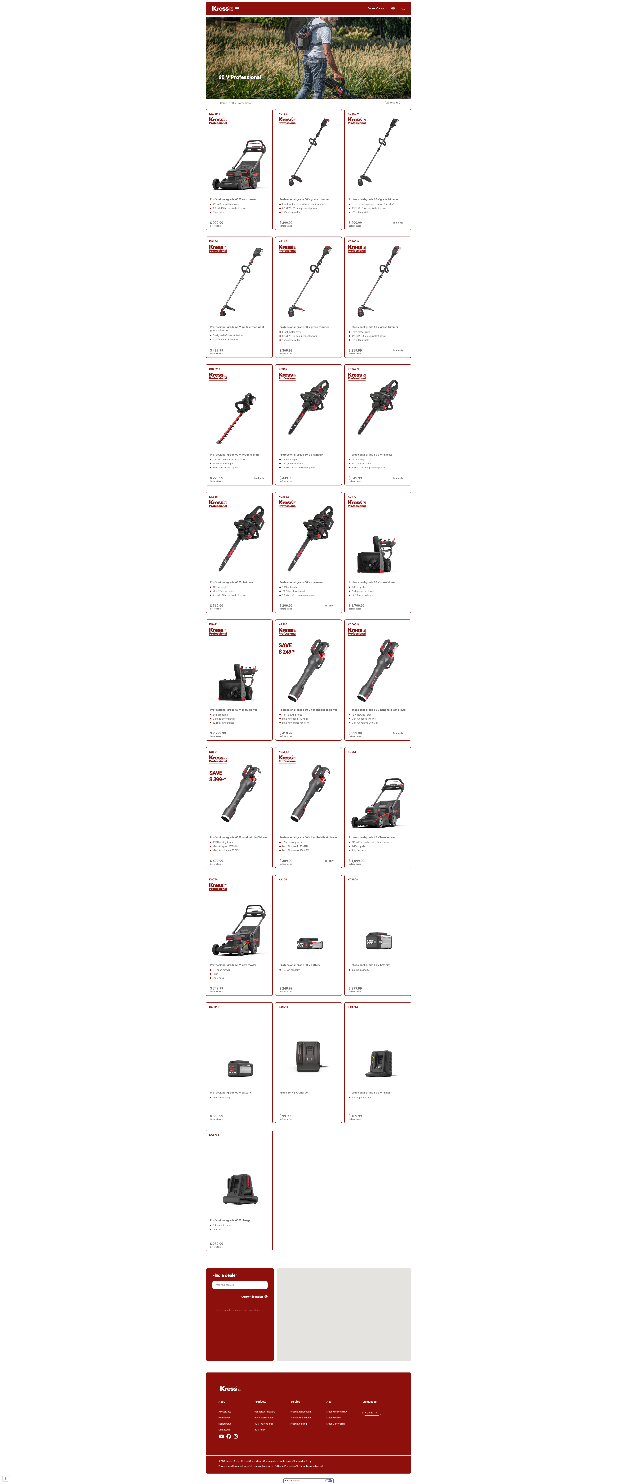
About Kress (225, 1411)
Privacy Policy (225, 1466)
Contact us (224, 1429)
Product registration (301, 1411)
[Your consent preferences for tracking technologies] (6, 1478)
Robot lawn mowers (265, 1411)
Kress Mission (333, 1417)
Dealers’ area (376, 8)
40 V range (260, 1429)
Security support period (311, 1466)
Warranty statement (301, 1417)
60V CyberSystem (264, 1417)
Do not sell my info (242, 1466)
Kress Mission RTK (336, 1411)
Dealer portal (225, 1423)
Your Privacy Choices (313, 1481)
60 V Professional (264, 1423)
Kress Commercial (335, 1423)
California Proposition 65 (287, 1466)
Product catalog (299, 1423)
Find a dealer (225, 1417)
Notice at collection (292, 1481)
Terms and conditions (262, 1466)
